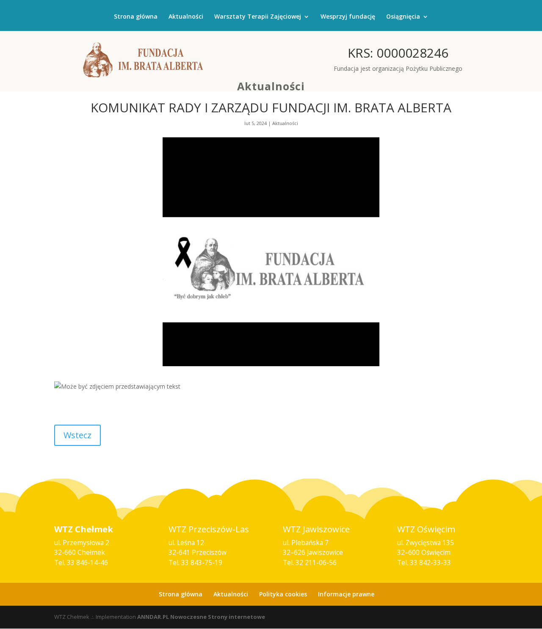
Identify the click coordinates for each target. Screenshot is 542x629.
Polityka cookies (283, 594)
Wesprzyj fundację (348, 17)
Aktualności (186, 17)
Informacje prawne (346, 594)
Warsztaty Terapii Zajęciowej (257, 17)
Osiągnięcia (403, 17)
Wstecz (77, 435)
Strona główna (136, 17)
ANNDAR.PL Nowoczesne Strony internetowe (201, 617)
